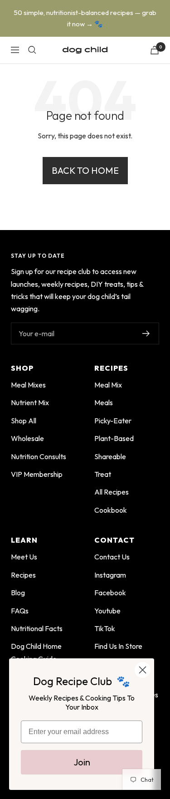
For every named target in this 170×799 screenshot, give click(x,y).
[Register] (146, 333)
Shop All (23, 420)
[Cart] (154, 50)
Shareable (110, 456)
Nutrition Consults (38, 456)
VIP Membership (37, 474)
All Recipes (111, 491)
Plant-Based (114, 438)
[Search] (32, 50)
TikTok (104, 628)
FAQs (20, 610)
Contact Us (112, 556)
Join (81, 762)
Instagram (110, 574)
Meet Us (24, 556)
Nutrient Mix (30, 402)
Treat (102, 474)
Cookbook (110, 510)
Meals (103, 402)
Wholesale (27, 438)
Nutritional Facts (37, 628)
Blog (18, 592)
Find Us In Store (118, 646)
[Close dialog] (143, 670)
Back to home (85, 170)
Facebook (110, 592)
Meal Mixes (28, 384)
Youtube (107, 610)
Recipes (23, 574)
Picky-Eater (112, 420)
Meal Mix (108, 384)
